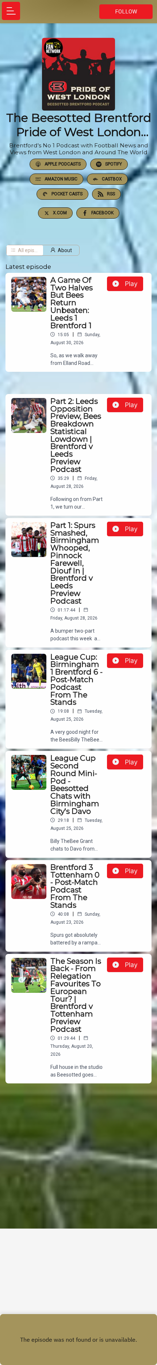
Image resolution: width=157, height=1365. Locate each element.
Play (131, 283)
